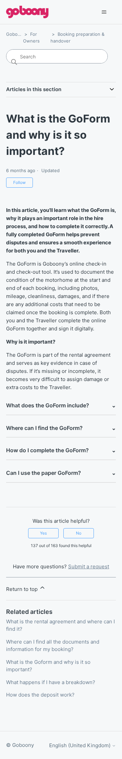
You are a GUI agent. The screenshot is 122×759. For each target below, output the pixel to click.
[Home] (27, 12)
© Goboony (20, 745)
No (78, 533)
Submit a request (88, 566)
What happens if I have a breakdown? (50, 682)
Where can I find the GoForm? (61, 428)
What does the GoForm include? (61, 405)
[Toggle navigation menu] (104, 12)
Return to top (22, 589)
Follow (19, 182)
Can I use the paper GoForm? (61, 472)
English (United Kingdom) (80, 745)
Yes (43, 533)
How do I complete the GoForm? (61, 450)
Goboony (15, 34)
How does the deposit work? (40, 695)
